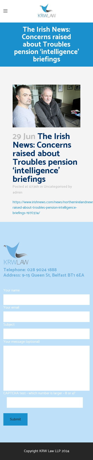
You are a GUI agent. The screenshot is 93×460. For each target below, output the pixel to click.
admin (17, 192)
